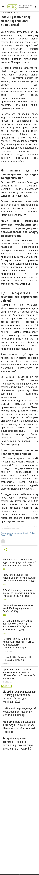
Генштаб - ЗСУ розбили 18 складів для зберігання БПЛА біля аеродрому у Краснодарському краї (18, 643)
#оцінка (32, 533)
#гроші (3, 535)
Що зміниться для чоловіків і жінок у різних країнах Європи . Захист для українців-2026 (19, 696)
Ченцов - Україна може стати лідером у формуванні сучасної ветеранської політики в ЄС (18, 562)
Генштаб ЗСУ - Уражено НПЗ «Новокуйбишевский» (17, 658)
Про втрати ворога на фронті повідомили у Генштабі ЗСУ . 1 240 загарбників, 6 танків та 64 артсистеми (18, 674)
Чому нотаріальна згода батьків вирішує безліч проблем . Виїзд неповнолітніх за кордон (19, 577)
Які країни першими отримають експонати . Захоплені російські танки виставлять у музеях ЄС (17, 743)
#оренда (10, 533)
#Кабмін (25, 533)
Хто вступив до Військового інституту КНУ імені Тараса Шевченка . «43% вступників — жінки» (19, 727)
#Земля (3, 533)
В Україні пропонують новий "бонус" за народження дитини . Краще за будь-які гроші (18, 593)
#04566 (9, 535)
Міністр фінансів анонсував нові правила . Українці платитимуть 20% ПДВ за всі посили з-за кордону (17, 625)
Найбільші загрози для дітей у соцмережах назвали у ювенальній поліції (19, 712)
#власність (18, 533)
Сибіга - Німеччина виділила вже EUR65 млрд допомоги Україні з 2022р (17, 608)
